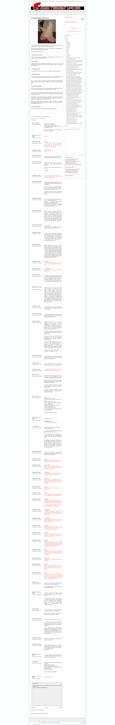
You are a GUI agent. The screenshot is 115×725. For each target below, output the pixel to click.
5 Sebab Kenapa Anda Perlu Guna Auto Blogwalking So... (74, 78)
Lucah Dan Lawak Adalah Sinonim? (71, 122)
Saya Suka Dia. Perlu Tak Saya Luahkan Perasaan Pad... (74, 60)
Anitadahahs (47, 509)
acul (33, 426)
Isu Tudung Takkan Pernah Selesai (40, 18)
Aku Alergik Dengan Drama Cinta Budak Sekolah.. (73, 57)
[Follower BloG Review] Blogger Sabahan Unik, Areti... (74, 97)
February (67, 55)
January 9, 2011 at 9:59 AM (36, 594)
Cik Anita (33, 274)
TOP (84, 722)
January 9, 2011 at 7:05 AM (36, 500)
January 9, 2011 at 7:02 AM (36, 479)
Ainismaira (34, 155)
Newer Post (33, 707)
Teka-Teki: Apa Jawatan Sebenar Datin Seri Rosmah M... (74, 101)
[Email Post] (44, 118)
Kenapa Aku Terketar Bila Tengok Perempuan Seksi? (74, 81)
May (67, 51)
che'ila (46, 564)
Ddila (33, 374)
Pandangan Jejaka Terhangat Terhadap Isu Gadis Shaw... (74, 115)
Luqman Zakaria (35, 417)
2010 (66, 125)
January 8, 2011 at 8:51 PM (36, 226)
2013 (66, 38)
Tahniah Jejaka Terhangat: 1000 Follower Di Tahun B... (74, 123)
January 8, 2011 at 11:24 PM (36, 322)
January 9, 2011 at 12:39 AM (36, 376)
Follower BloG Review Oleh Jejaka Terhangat (72, 102)
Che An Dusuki (47, 465)
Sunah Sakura (35, 135)
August (67, 47)
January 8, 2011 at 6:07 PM (36, 124)
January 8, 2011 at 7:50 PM (36, 199)
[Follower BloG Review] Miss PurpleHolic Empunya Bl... (74, 90)
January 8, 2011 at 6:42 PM (36, 143)
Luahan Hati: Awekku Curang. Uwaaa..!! (72, 110)
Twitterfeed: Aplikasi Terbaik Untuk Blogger (71, 172)
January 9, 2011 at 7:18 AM (36, 574)
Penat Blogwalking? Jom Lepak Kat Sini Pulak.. (73, 94)
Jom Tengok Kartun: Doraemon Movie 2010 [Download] (74, 89)
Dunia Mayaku (47, 518)
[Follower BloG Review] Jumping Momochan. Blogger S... (74, 72)
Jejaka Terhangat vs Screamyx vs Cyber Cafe (73, 76)
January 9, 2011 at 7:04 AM (36, 494)
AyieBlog (33, 244)
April (67, 52)
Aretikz (33, 321)
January (67, 56)
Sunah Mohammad (48, 150)
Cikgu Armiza (34, 224)
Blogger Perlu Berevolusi (69, 98)
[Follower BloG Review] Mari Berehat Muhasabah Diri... (74, 77)
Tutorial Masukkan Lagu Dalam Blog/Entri (71, 170)
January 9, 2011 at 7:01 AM (36, 473)
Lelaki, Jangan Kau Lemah (70, 118)
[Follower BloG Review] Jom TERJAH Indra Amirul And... (74, 61)
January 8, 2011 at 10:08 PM (36, 270)
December (68, 42)
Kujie (46, 549)
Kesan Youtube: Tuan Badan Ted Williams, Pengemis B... (74, 106)
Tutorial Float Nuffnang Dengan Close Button (71, 169)
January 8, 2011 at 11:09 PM (36, 307)
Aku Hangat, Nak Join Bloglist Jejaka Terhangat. (73, 73)
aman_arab (34, 210)
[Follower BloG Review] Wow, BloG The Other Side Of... (74, 65)
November (68, 43)
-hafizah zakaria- (48, 268)
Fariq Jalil (34, 232)
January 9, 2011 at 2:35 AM (36, 420)
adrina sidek (47, 558)
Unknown (33, 141)
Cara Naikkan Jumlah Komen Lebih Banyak (71, 161)
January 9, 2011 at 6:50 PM (36, 620)
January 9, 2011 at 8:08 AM (36, 583)
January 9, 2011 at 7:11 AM (36, 534)
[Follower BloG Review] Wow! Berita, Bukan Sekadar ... (74, 85)
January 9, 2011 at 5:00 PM (36, 610)
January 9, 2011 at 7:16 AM (36, 551)
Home (47, 707)
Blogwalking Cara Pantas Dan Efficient (70, 163)
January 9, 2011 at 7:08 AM (36, 519)
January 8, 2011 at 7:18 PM (36, 176)
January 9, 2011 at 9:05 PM (36, 639)
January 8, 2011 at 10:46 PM (36, 289)
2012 (66, 39)
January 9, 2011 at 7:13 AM (36, 541)
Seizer (46, 141)
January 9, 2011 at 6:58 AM (36, 460)
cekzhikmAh (34, 644)
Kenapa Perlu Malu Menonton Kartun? (71, 107)
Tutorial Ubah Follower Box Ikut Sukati (70, 171)
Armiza (46, 486)
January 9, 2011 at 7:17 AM (36, 565)
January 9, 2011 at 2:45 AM (36, 452)
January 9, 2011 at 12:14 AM (36, 370)
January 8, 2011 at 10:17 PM (36, 276)
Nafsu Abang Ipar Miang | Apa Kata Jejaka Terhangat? (74, 93)
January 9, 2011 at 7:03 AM (36, 488)
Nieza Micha (34, 198)
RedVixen (46, 532)
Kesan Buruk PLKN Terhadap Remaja (71, 119)
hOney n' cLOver (35, 676)
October (67, 44)
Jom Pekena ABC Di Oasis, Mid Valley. (71, 103)
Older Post (61, 707)
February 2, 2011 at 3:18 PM (36, 656)
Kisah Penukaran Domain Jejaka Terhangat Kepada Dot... (74, 69)
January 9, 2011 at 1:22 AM (36, 397)
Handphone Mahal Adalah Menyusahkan (72, 114)
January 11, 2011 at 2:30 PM (36, 645)
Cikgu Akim (34, 451)
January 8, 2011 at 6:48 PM (36, 163)
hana (33, 396)
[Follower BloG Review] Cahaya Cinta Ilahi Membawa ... (74, 82)
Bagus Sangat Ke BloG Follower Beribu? (72, 68)
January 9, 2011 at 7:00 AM (36, 466)
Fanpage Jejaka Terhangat (42, 687)
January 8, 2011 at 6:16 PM (36, 137)
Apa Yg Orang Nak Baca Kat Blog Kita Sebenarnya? (72, 164)
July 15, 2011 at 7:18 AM (36, 678)
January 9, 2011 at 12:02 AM (36, 364)
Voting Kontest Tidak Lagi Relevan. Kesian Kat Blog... (74, 86)
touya (33, 582)
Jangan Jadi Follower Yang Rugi (70, 162)
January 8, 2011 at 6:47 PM (36, 157)
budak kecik (34, 618)
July (67, 48)
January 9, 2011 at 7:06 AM (36, 511)
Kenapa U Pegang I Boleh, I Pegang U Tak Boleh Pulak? (74, 64)
